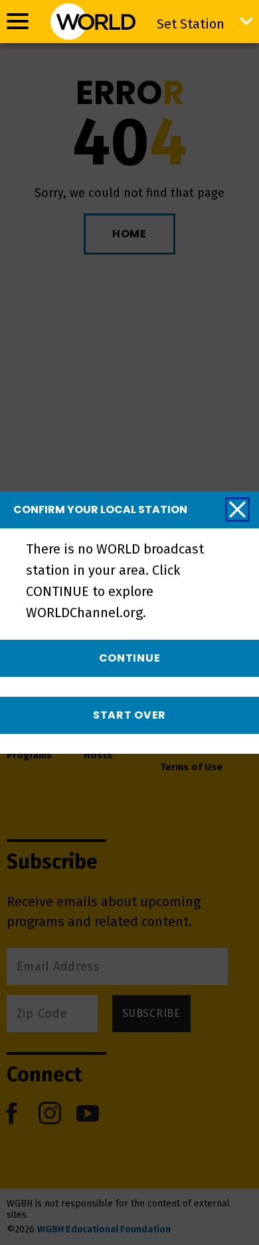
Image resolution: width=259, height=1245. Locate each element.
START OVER (129, 715)
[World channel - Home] (93, 21)
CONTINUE (130, 658)
